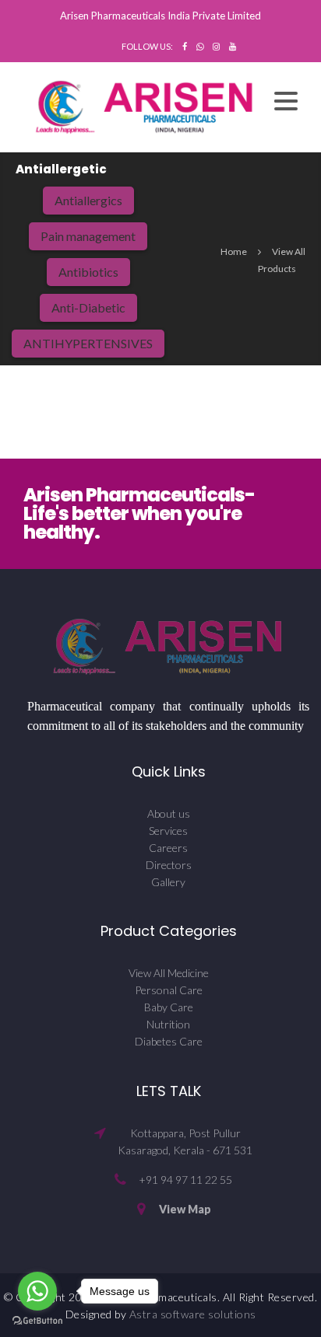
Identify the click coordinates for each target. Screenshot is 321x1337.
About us (168, 813)
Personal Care (169, 990)
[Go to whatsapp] (37, 1291)
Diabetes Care (169, 1041)
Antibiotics (88, 271)
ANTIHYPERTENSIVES (88, 343)
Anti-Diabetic (88, 307)
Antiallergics (88, 200)
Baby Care (168, 1007)
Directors (169, 864)
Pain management (88, 236)
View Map (185, 1209)
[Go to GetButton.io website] (37, 1321)
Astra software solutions (192, 1314)
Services (168, 830)
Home (233, 251)
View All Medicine (169, 972)
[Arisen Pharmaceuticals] (145, 105)
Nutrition (168, 1024)
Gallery (168, 881)
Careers (168, 847)
